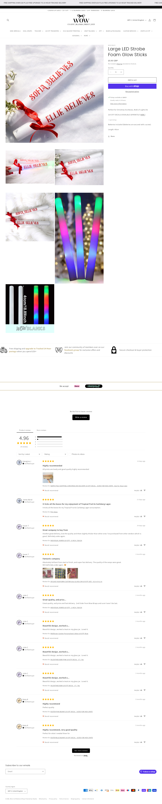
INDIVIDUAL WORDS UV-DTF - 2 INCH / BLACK (66, 607)
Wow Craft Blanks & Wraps (18, 799)
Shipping (119, 64)
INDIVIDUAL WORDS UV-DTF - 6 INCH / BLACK (66, 540)
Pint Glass (54, 512)
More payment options (132, 91)
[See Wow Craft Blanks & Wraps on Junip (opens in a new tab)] (86, 755)
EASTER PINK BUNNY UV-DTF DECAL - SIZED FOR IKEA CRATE (71, 711)
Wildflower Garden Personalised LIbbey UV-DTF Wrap (69, 633)
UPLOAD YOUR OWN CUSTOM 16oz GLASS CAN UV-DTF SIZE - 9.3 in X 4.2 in (76, 581)
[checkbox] (81, 454)
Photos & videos (78, 454)
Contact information (88, 799)
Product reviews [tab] (25, 430)
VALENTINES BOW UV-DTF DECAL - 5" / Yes (65, 685)
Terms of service (64, 799)
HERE (142, 115)
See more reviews (81, 750)
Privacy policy (53, 799)
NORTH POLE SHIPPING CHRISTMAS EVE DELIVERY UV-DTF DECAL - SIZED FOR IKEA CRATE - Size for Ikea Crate (88, 486)
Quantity (111, 68)
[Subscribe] (42, 771)
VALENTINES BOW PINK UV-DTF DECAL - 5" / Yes (67, 659)
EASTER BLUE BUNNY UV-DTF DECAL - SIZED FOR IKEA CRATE (71, 738)
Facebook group (71, 350)
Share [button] (113, 136)
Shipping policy (75, 799)
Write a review (81, 417)
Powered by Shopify (31, 799)
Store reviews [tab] (41, 430)
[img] (28, 463)
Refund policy (43, 799)
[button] (8, 20)
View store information (118, 104)
